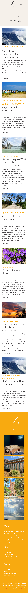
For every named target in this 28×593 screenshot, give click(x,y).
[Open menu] (14, 9)
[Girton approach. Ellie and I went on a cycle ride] (14, 488)
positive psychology (7, 103)
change (15, 101)
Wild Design (20, 588)
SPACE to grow (14, 321)
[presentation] (14, 36)
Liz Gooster (5, 57)
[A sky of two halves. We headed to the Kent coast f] (14, 509)
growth (19, 101)
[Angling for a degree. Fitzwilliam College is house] (14, 466)
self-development (14, 104)
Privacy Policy (8, 588)
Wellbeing (4, 213)
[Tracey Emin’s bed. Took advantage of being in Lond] (14, 445)
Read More (6, 78)
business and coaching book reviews (12, 46)
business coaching (7, 101)
